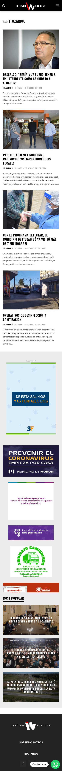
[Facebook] (23, 764)
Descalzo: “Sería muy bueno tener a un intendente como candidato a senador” (29, 78)
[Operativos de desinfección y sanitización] (31, 289)
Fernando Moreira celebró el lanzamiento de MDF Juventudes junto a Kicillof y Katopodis (31, 653)
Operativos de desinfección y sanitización (24, 317)
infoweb (18, 88)
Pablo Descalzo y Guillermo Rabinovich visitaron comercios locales (27, 159)
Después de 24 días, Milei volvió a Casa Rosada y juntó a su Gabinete (31, 619)
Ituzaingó (8, 88)
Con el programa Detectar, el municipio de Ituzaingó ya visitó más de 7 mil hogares (30, 239)
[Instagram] (31, 763)
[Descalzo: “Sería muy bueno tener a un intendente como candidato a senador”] (31, 49)
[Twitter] (39, 764)
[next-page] (54, 610)
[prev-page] (48, 610)
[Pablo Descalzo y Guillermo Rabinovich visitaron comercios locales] (31, 129)
